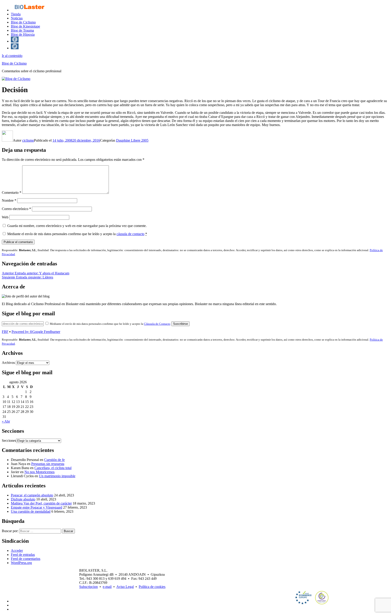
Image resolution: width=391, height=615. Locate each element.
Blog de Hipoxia (23, 34)
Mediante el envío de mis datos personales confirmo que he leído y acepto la (77, 234)
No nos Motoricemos (39, 472)
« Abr (6, 421)
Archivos (8, 363)
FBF (5, 332)
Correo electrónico (16, 209)
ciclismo (28, 140)
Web (5, 217)
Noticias (17, 18)
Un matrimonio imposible (57, 476)
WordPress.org (21, 563)
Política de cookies (152, 587)
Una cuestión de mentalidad (30, 511)
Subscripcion (88, 587)
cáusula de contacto (130, 234)
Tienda (16, 14)
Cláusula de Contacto (157, 323)
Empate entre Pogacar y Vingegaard (36, 507)
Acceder (17, 550)
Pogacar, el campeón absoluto (32, 495)
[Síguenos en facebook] (15, 41)
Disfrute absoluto (23, 499)
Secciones (9, 440)
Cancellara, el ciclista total (53, 468)
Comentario (11, 192)
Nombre (9, 200)
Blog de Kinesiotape (25, 26)
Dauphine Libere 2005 (132, 140)
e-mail (107, 587)
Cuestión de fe (54, 460)
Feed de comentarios (25, 559)
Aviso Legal (125, 587)
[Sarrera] (29, 10)
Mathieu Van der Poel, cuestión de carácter (41, 503)
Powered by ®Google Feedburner (36, 332)
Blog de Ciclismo (23, 22)
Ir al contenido (12, 56)
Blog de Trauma (22, 30)
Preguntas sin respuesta (47, 464)
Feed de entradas (23, 555)
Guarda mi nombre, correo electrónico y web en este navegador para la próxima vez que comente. (77, 226)
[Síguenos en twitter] (15, 48)
